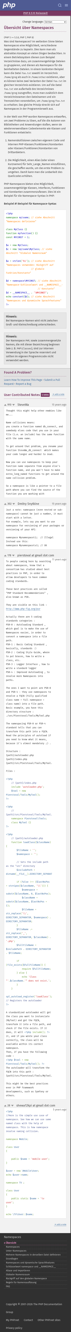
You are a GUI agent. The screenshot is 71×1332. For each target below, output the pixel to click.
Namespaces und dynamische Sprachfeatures (30, 1262)
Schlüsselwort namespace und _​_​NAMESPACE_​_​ (31, 1266)
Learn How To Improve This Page (23, 379)
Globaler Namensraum (18, 1274)
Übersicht (11, 1242)
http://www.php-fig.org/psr (23, 608)
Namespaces (12, 1237)
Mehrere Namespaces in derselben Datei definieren (33, 1254)
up (6, 405)
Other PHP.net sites (49, 1320)
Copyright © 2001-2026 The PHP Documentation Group (34, 1308)
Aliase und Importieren (18, 1270)
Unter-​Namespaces (16, 1250)
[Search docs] (59, 5)
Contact (28, 1320)
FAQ (8, 1286)
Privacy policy (14, 1328)
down (13, 405)
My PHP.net (12, 1320)
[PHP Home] (9, 5)
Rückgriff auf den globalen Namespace (26, 1278)
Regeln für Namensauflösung (21, 1282)
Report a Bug (23, 383)
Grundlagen (12, 1258)
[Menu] (66, 5)
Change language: (32, 21)
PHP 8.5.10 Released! (35, 13)
